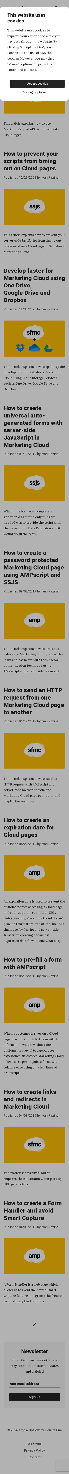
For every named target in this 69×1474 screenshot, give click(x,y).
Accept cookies (37, 84)
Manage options (35, 92)
